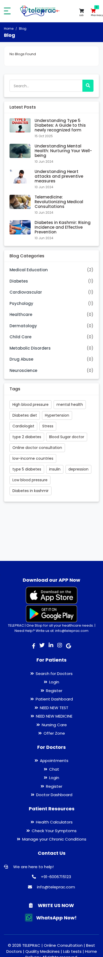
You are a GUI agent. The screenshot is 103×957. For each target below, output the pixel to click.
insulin (54, 469)
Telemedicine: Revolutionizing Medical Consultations (59, 201)
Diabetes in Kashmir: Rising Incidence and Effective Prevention (63, 227)
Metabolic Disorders (30, 348)
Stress (47, 426)
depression (78, 469)
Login (54, 682)
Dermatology (23, 326)
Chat (54, 769)
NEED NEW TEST (54, 707)
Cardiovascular (26, 292)
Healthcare (21, 314)
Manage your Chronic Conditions (54, 839)
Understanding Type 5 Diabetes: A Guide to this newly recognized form (60, 125)
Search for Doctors (54, 673)
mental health (70, 404)
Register (54, 690)
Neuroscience (23, 370)
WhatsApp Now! (56, 917)
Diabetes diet (24, 415)
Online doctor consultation (37, 447)
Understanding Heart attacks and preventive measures (59, 176)
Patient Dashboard (54, 699)
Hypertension (57, 415)
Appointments (54, 760)
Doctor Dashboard (54, 794)
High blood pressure (30, 404)
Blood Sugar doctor (66, 436)
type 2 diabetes (26, 436)
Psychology (21, 303)
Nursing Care (54, 725)
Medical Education (29, 270)
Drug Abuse (21, 359)
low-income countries (32, 458)
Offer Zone (54, 733)
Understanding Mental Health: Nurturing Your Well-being (63, 150)
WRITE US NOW (55, 905)
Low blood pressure (30, 480)
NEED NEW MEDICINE (54, 716)
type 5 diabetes (26, 469)
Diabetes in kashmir (30, 490)
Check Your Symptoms (54, 830)
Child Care (20, 337)
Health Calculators (54, 822)
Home (8, 28)
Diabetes (19, 281)
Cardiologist (23, 426)
